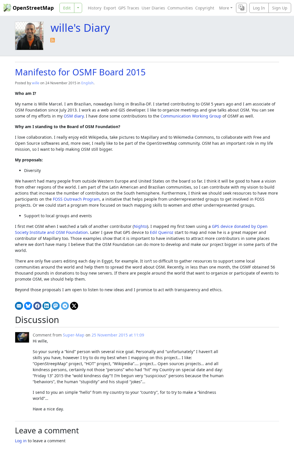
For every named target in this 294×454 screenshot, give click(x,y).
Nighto (140, 226)
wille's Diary (80, 27)
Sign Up (279, 8)
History (94, 8)
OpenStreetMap (33, 7)
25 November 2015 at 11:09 (118, 335)
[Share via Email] (19, 306)
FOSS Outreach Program (76, 199)
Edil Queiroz (161, 232)
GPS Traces (128, 8)
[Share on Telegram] (65, 306)
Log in (21, 440)
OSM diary (74, 116)
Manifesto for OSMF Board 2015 (80, 72)
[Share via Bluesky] (28, 306)
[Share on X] (74, 306)
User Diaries (153, 8)
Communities (180, 8)
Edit (67, 8)
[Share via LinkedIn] (46, 306)
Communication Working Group (190, 116)
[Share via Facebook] (37, 306)
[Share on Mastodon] (56, 306)
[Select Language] (241, 8)
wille (35, 83)
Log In (259, 8)
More (224, 8)
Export (110, 8)
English (87, 83)
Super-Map (73, 335)
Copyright (204, 8)
